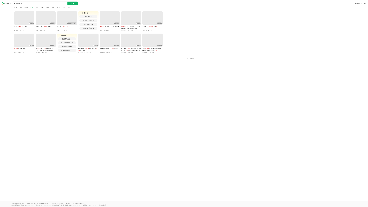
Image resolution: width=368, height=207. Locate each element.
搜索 (72, 3)
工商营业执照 (102, 205)
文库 (58, 7)
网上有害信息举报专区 (58, 205)
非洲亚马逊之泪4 (67, 39)
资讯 (21, 7)
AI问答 (26, 7)
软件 (63, 7)
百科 (53, 7)
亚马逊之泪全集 (88, 24)
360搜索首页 (358, 3)
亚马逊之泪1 (88, 16)
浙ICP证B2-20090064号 (43, 203)
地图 (47, 7)
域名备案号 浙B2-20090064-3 (90, 205)
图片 (37, 7)
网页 (15, 7)
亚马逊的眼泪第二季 (67, 43)
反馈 (365, 3)
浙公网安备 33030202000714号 (73, 205)
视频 (31, 7)
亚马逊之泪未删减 (67, 46)
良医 (42, 7)
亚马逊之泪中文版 (88, 20)
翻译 (69, 7)
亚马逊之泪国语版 (88, 28)
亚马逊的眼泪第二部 (67, 50)
